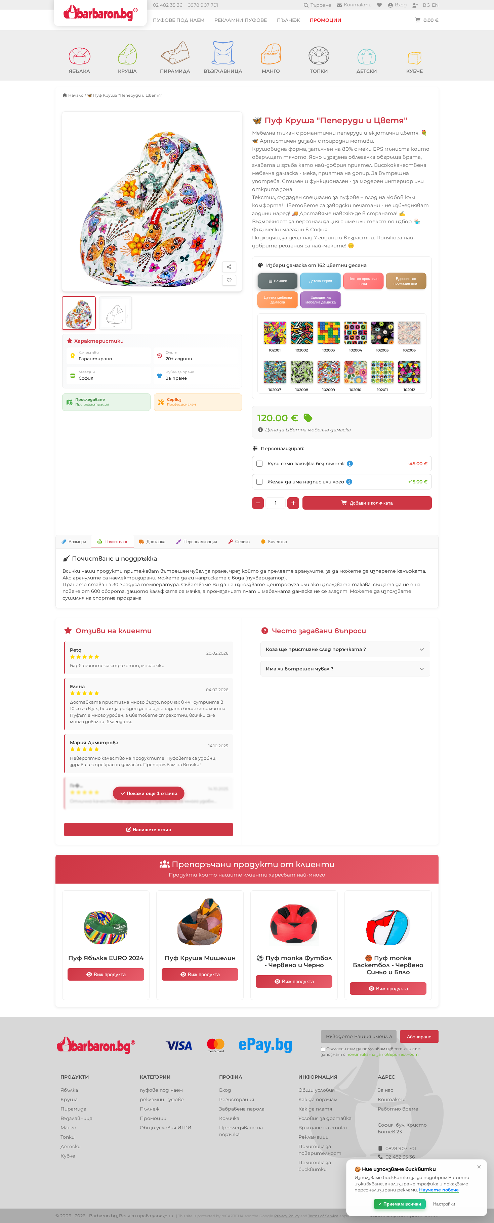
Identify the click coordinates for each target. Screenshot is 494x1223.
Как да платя (315, 1109)
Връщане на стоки (322, 1128)
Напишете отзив (151, 829)
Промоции (325, 20)
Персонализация (200, 541)
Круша (69, 1099)
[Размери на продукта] (115, 313)
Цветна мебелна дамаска (278, 299)
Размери (77, 541)
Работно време (398, 1109)
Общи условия (316, 1090)
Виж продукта (109, 974)
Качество (277, 541)
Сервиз (242, 541)
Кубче (67, 1156)
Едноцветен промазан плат (406, 281)
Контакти (392, 1099)
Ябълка (69, 1090)
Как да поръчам (317, 1099)
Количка (229, 1118)
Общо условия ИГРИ (166, 1128)
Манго (68, 1128)
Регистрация (236, 1099)
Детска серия (320, 281)
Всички (280, 281)
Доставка (156, 541)
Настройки (444, 1204)
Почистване (116, 541)
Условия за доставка (325, 1118)
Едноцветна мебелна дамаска (320, 299)
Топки (67, 1137)
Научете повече (439, 1189)
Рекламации (313, 1137)
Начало (75, 95)
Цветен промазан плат (363, 281)
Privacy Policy (286, 1216)
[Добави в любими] (229, 280)
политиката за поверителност (382, 1054)
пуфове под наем (178, 20)
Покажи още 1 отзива (151, 793)
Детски (70, 1146)
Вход (225, 1090)
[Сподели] (229, 267)
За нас (385, 1090)
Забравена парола (241, 1109)
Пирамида (73, 1109)
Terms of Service (323, 1216)
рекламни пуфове (240, 20)
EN (435, 5)
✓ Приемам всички (399, 1204)
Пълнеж (288, 20)
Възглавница (76, 1118)
